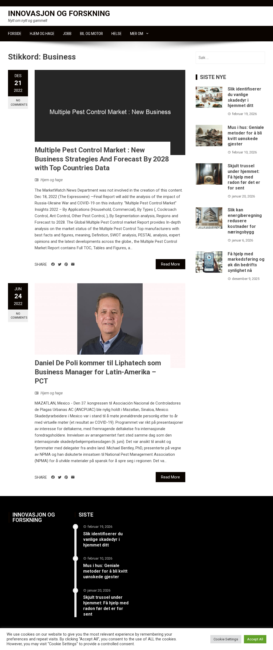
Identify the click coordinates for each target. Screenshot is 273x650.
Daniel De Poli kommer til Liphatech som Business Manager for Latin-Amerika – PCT (98, 372)
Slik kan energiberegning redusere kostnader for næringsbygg (245, 221)
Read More (170, 264)
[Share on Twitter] (59, 264)
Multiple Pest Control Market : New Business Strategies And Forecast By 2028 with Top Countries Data (102, 159)
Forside (14, 33)
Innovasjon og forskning (59, 13)
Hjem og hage (42, 33)
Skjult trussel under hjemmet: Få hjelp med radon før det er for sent (244, 177)
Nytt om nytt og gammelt (27, 20)
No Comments (19, 102)
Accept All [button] (255, 639)
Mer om (136, 33)
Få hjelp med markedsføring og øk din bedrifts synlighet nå (246, 262)
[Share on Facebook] (53, 264)
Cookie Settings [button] (226, 639)
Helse (116, 33)
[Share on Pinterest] (66, 264)
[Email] (73, 264)
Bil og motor (91, 33)
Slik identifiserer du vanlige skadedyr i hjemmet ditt (244, 97)
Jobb (67, 33)
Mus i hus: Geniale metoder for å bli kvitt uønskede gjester (246, 135)
